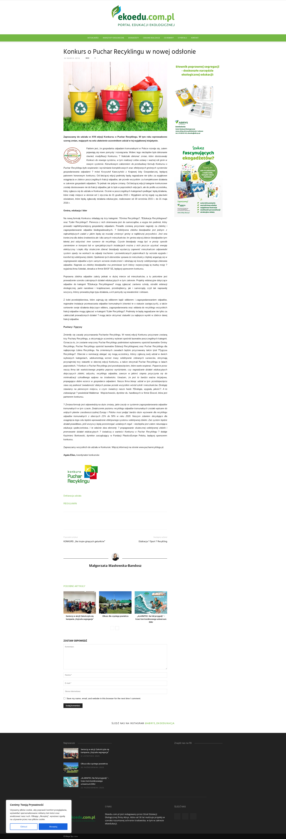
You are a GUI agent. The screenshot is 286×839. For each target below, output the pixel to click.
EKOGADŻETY (133, 37)
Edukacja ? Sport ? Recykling (153, 541)
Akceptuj (53, 826)
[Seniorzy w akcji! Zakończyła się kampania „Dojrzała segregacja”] (79, 602)
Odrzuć (23, 826)
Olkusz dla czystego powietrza (115, 616)
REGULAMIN (70, 503)
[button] (219, 38)
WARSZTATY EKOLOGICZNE (113, 37)
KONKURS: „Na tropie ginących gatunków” (84, 541)
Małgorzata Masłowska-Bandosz (115, 565)
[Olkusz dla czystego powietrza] (115, 602)
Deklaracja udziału (72, 495)
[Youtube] (193, 816)
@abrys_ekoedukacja (159, 723)
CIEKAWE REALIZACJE (151, 37)
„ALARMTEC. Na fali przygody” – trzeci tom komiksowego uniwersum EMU (150, 619)
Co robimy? (169, 37)
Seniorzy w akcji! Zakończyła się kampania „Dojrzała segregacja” (95, 751)
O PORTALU (182, 37)
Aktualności (93, 37)
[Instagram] (185, 816)
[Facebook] (177, 816)
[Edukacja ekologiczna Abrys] (143, 17)
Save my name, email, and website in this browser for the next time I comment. (104, 698)
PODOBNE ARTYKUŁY (74, 586)
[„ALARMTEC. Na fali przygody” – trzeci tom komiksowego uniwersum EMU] (151, 602)
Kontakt (195, 37)
